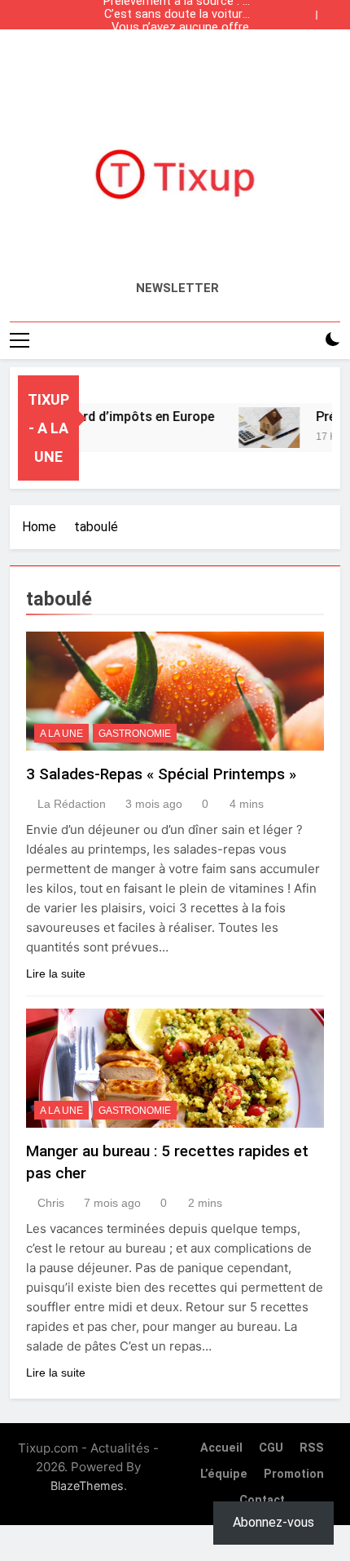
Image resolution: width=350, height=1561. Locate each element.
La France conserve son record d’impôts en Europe (178, 40)
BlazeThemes (87, 1485)
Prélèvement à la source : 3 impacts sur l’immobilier (176, 53)
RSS (312, 1448)
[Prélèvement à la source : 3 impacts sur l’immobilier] (262, 427)
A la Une (61, 733)
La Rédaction (71, 803)
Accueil (221, 1448)
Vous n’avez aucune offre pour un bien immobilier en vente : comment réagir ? (178, 27)
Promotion (294, 1474)
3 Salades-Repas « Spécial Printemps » (161, 774)
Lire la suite (55, 973)
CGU (271, 1448)
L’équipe (223, 1474)
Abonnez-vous (273, 1522)
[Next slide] (332, 10)
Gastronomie (134, 733)
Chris (50, 1202)
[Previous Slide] (308, 10)
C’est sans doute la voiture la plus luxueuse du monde (176, 14)
